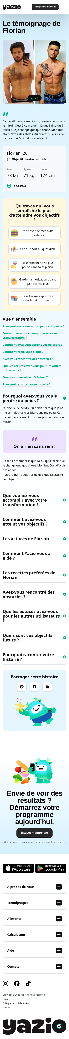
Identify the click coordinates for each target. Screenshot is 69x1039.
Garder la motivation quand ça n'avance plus (37, 281)
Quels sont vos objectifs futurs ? (25, 377)
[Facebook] (34, 687)
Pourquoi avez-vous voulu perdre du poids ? (33, 326)
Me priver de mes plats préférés (38, 233)
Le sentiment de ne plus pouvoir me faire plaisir (38, 265)
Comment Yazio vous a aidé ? (23, 352)
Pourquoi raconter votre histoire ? (27, 384)
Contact (6, 999)
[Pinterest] (22, 687)
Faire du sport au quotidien (37, 249)
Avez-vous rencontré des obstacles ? (28, 359)
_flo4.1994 (19, 186)
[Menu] (64, 7)
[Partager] (47, 687)
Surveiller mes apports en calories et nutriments (38, 298)
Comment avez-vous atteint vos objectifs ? (32, 345)
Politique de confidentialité (16, 1003)
